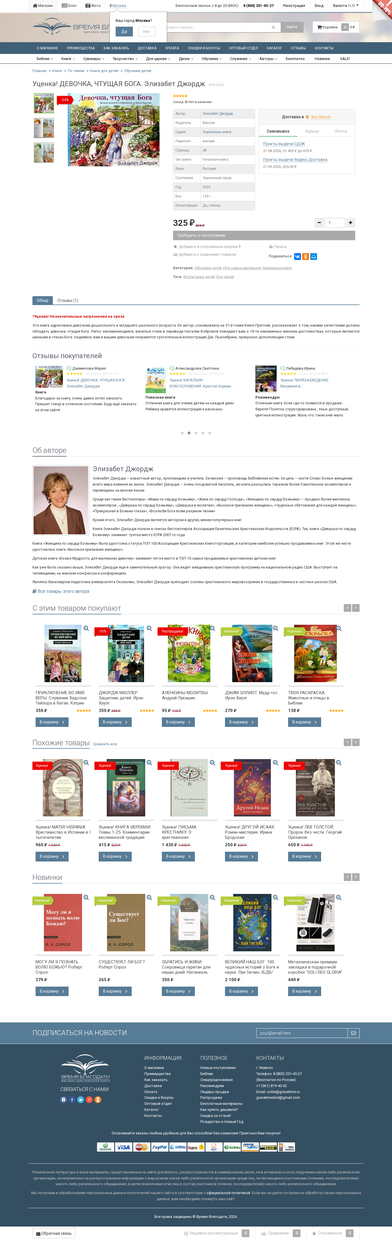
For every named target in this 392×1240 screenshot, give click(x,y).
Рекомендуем (212, 1086)
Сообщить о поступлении (201, 235)
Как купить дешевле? (219, 1109)
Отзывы (298, 48)
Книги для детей (104, 71)
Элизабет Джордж (218, 114)
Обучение (210, 59)
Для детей (225, 277)
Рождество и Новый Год (221, 1121)
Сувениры (92, 59)
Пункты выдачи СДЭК (284, 143)
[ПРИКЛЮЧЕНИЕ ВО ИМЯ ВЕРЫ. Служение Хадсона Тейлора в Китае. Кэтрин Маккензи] (63, 653)
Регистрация (294, 5)
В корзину (49, 722)
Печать (280, 246)
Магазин (45, 5)
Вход (319, 5)
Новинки (322, 59)
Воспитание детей (199, 277)
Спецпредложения (216, 1080)
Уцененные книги (217, 132)
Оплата (172, 48)
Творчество (123, 59)
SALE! (345, 59)
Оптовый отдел (243, 48)
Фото (95, 5)
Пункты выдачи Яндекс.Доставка (295, 159)
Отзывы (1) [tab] (67, 300)
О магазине (47, 48)
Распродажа (211, 1097)
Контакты (324, 48)
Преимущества (81, 48)
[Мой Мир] (313, 256)
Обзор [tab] (42, 300)
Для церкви (156, 59)
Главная (39, 71)
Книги (66, 59)
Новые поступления (218, 1068)
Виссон (209, 123)
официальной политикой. (229, 1193)
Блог (72, 5)
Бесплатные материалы (221, 1103)
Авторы (266, 59)
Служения (238, 59)
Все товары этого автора (63, 591)
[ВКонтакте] (297, 256)
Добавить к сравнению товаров (207, 254)
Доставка (147, 48)
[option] (113, 129)
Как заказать (116, 48)
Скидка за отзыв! (215, 1115)
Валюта (344, 5)
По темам (76, 71)
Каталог (274, 48)
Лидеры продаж (214, 1092)
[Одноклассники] (305, 256)
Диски (184, 59)
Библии (43, 59)
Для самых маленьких (242, 268)
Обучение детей (137, 71)
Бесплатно (295, 59)
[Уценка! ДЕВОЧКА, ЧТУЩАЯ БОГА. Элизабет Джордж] (114, 129)
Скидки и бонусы (204, 48)
